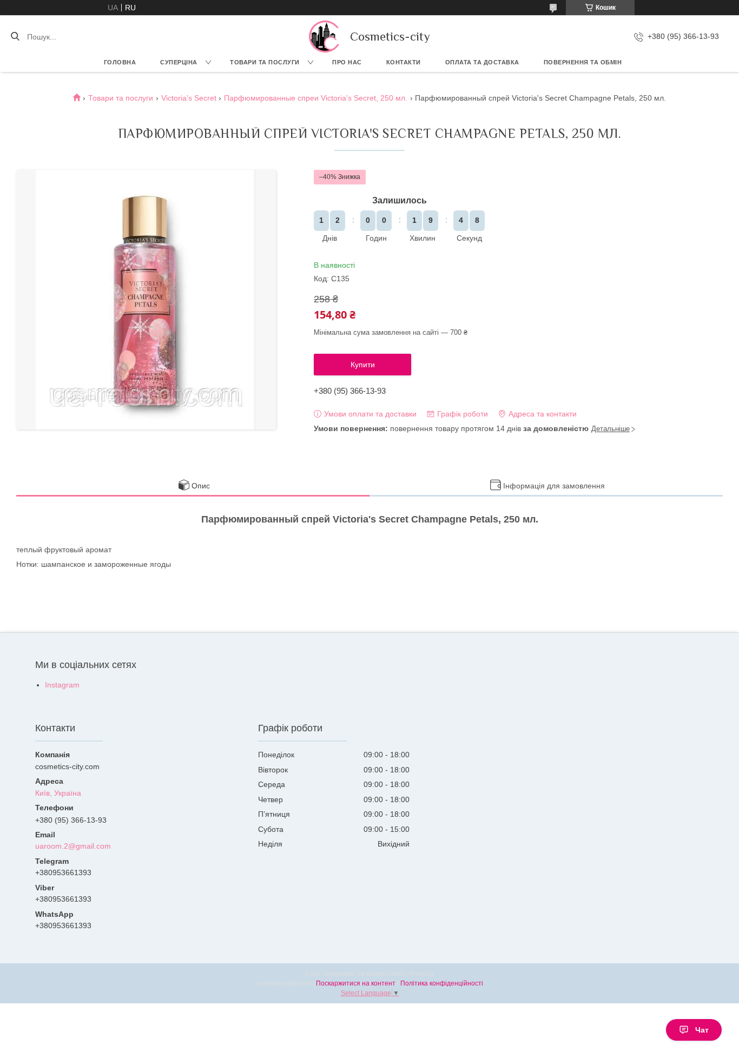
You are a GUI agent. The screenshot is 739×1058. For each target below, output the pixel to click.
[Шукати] (15, 36)
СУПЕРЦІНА (178, 62)
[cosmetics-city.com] (324, 36)
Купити (363, 364)
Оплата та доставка (482, 62)
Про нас (347, 62)
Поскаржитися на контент (355, 983)
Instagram (62, 684)
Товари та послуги (265, 62)
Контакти (403, 62)
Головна (120, 62)
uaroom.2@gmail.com (73, 846)
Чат (702, 1030)
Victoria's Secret (188, 98)
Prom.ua (421, 973)
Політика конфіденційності (441, 983)
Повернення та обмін (583, 62)
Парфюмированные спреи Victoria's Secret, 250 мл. (315, 98)
